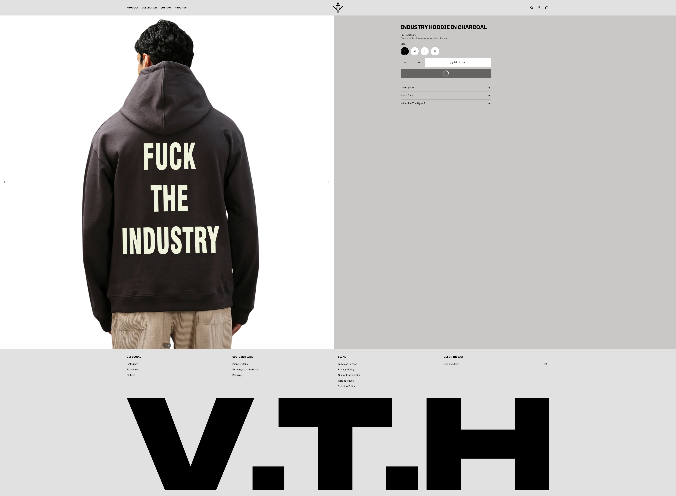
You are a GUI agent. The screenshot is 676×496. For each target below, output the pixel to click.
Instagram (132, 363)
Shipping (237, 375)
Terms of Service (347, 363)
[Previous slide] (4, 182)
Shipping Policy (346, 386)
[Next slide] (330, 182)
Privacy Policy (346, 369)
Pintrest (131, 375)
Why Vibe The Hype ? (413, 103)
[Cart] (547, 8)
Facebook (132, 369)
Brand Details (240, 363)
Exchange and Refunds (245, 369)
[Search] (532, 8)
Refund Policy (346, 380)
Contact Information (349, 375)
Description (407, 87)
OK (545, 364)
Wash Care (407, 95)
